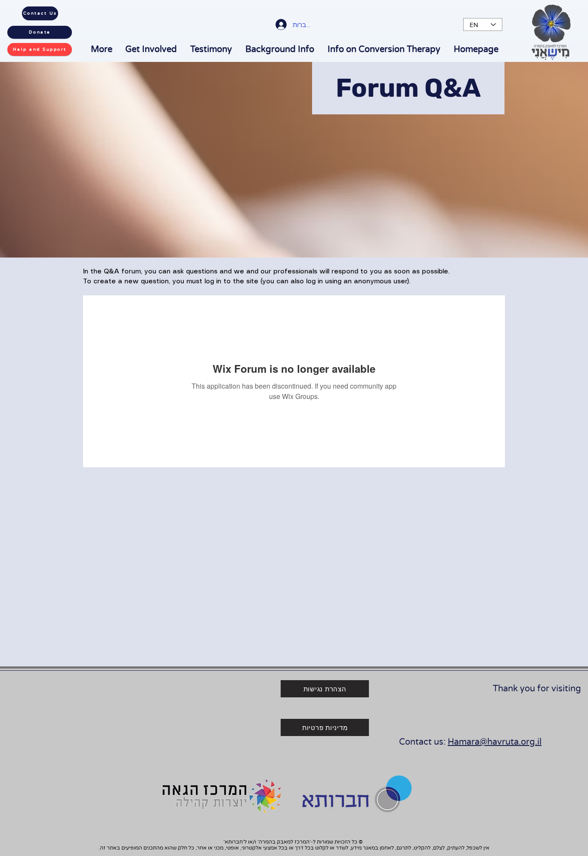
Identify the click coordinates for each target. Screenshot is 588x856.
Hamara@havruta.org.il (495, 742)
